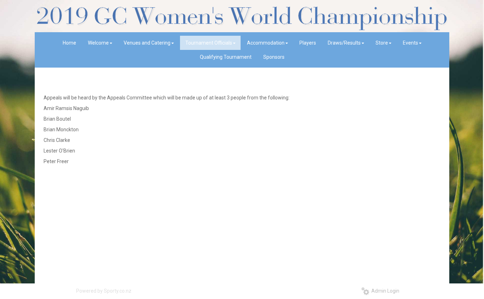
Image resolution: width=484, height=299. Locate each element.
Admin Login (384, 291)
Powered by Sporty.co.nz (103, 291)
